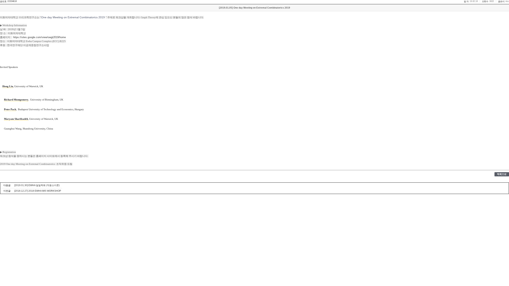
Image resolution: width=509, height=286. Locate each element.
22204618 (12, 1)
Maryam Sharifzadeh (16, 118)
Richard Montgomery (16, 99)
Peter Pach (10, 109)
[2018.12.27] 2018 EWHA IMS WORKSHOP (37, 190)
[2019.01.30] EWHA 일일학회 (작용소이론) (37, 185)
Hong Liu (7, 86)
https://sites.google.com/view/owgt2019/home (39, 37)
